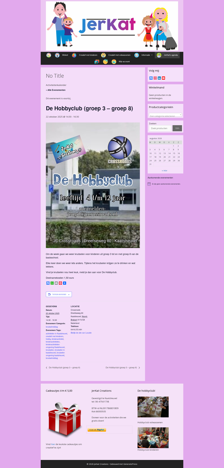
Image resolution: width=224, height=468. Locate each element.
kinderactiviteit (58, 339)
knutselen (50, 350)
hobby (48, 339)
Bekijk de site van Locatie (81, 332)
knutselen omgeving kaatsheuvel (55, 354)
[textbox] (165, 116)
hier (53, 444)
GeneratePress (130, 464)
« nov (164, 170)
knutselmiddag (52, 326)
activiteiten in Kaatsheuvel (56, 333)
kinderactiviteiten (53, 341)
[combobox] (165, 115)
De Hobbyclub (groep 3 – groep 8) (64, 367)
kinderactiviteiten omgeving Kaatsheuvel (55, 345)
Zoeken (152, 123)
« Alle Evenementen (55, 89)
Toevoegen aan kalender (59, 294)
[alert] (165, 183)
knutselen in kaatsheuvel (55, 351)
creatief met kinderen (54, 336)
